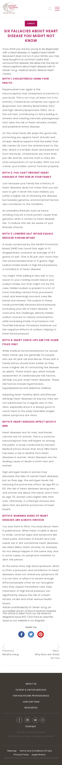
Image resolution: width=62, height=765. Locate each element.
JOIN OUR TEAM (31, 701)
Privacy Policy (21, 754)
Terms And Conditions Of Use (36, 750)
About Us (31, 683)
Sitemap (12, 750)
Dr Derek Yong (38, 607)
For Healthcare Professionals (31, 695)
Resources (31, 707)
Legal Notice (39, 754)
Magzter (39, 620)
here (36, 616)
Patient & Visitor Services (31, 689)
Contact (30, 726)
